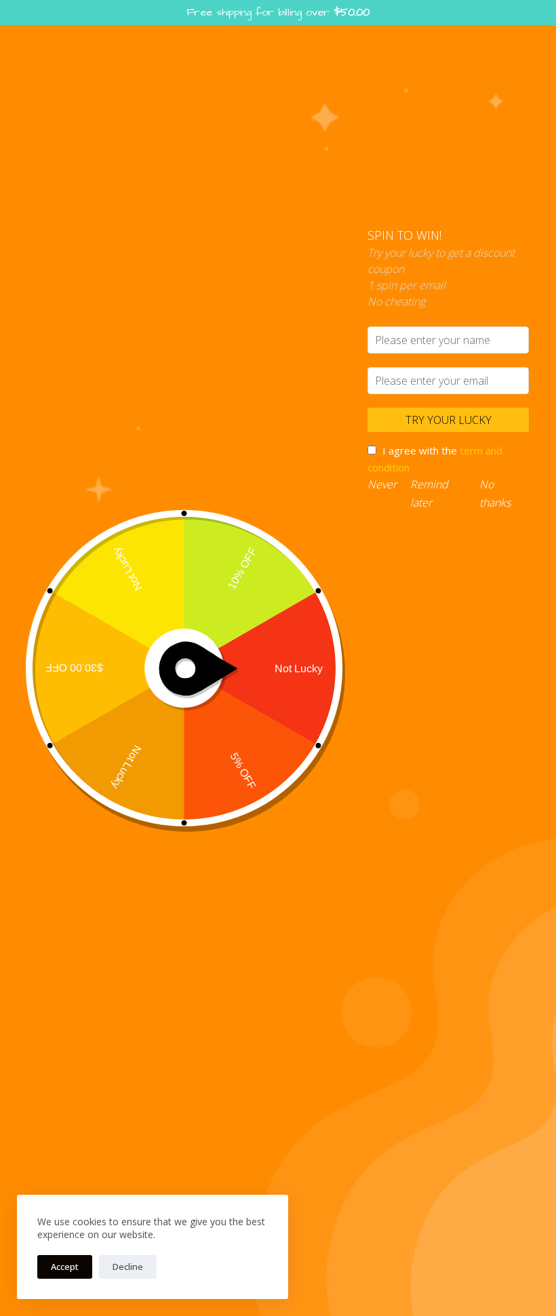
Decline (128, 1266)
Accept (65, 1266)
